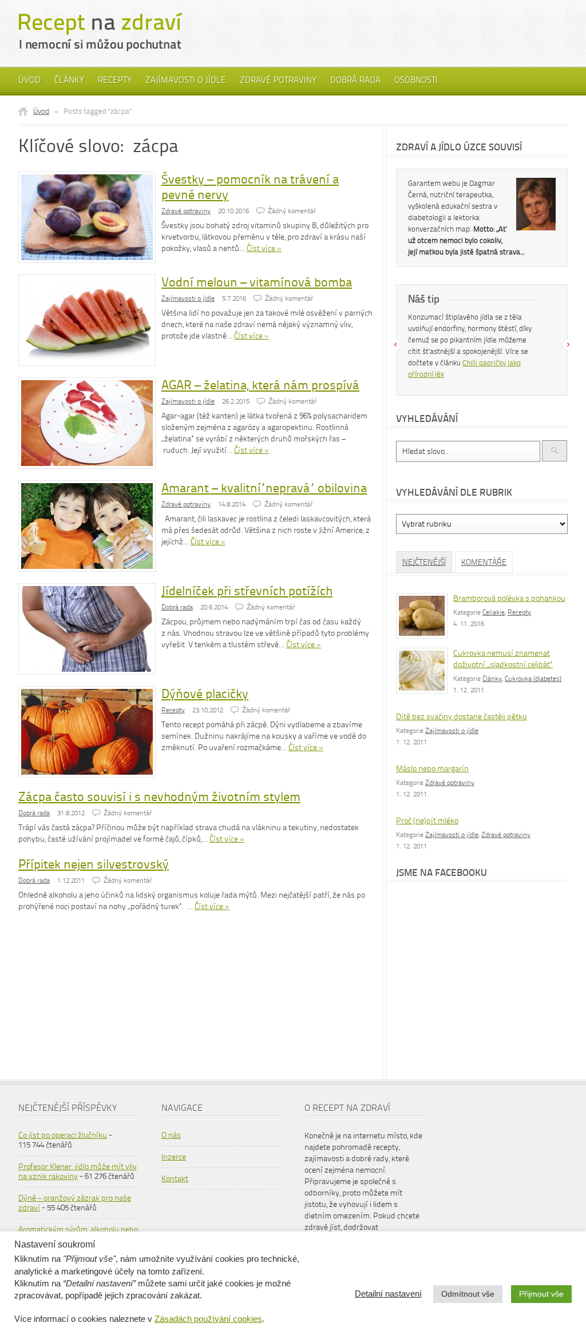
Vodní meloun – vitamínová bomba (256, 282)
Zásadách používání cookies (208, 1319)
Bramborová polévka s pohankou (509, 598)
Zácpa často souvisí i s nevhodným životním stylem (159, 796)
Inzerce (173, 1157)
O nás (171, 1135)
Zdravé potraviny (278, 80)
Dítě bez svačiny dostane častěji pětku (461, 717)
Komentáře (483, 562)
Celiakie (493, 612)
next (568, 344)
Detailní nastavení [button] (388, 1293)
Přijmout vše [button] (541, 1293)
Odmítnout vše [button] (467, 1293)
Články (69, 80)
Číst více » (264, 248)
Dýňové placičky (204, 694)
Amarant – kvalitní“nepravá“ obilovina (264, 488)
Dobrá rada (355, 80)
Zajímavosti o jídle (185, 80)
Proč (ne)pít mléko (427, 821)
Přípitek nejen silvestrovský (93, 864)
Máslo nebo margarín (432, 769)
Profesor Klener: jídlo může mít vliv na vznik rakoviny (77, 1171)
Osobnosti (416, 80)
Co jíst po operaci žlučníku (62, 1135)
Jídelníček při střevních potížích (246, 591)
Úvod (29, 80)
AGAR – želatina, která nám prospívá (260, 385)
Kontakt (174, 1178)
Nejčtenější (424, 562)
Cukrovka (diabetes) (533, 679)
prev (395, 344)
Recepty (115, 80)
